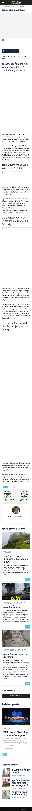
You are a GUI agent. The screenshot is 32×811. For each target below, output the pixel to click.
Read (27, 580)
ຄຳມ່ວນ (10, 487)
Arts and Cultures (14, 650)
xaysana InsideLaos (11, 40)
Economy (6, 6)
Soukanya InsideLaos (18, 775)
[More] (21, 51)
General (14, 6)
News (22, 6)
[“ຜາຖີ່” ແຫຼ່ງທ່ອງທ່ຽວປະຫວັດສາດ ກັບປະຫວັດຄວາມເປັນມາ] (16, 540)
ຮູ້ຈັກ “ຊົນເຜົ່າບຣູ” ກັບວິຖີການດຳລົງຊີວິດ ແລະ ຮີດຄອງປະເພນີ (21, 782)
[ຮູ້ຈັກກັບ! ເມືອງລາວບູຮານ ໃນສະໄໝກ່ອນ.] (16, 638)
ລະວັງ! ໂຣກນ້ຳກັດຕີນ (11, 607)
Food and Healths (14, 603)
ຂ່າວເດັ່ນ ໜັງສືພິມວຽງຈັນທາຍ (9, 496)
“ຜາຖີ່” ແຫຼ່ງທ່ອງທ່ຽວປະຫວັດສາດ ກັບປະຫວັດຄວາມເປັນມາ (15, 559)
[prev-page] (3, 754)
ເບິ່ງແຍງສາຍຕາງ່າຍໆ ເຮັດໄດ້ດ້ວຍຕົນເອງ (20, 793)
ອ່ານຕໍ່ (8, 160)
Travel (7, 552)
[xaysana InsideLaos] (3, 40)
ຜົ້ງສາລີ (15, 487)
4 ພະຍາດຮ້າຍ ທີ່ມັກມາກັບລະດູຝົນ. (21, 771)
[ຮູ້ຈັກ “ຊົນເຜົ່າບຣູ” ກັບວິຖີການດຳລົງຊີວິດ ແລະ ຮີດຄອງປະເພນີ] (6, 782)
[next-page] (5, 754)
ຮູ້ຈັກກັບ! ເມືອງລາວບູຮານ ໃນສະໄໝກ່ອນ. (15, 655)
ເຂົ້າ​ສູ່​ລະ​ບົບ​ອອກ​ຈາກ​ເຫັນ (16, 696)
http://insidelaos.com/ (16, 519)
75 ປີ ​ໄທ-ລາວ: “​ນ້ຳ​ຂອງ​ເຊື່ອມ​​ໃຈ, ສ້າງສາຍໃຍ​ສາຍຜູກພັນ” (15, 733)
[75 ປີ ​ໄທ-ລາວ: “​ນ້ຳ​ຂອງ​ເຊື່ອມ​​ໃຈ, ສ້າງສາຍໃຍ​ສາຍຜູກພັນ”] (16, 716)
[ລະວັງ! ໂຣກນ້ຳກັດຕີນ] (16, 591)
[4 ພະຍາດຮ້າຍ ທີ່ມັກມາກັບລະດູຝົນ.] (6, 772)
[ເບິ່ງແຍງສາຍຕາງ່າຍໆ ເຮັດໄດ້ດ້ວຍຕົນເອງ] (6, 794)
